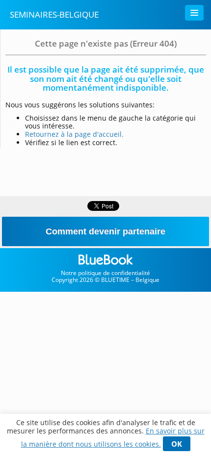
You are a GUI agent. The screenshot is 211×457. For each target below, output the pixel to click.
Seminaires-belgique (54, 14)
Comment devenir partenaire (105, 231)
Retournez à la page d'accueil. (74, 134)
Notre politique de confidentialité (105, 273)
